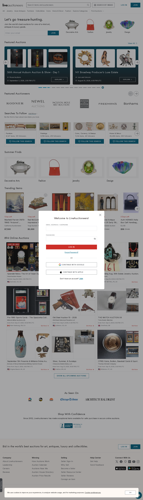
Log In (71, 247)
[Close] (100, 215)
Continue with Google (73, 265)
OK (130, 492)
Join (81, 278)
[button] (95, 239)
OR (71, 258)
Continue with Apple (73, 272)
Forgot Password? (71, 252)
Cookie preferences (93, 492)
